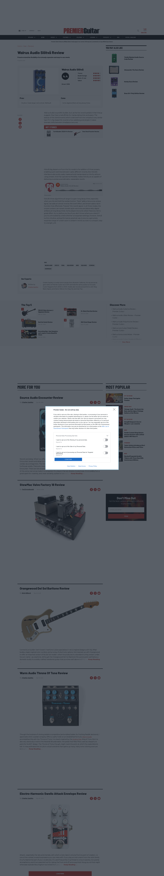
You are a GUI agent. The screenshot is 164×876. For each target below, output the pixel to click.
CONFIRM (68, 459)
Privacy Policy (93, 466)
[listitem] (82, 436)
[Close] (115, 410)
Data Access (82, 466)
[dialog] (82, 438)
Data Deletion (71, 466)
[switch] (105, 440)
